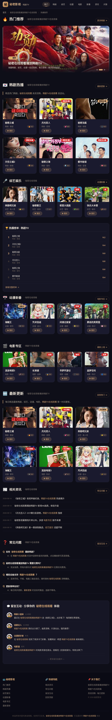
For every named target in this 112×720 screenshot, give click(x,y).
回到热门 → (102, 395)
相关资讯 (49, 685)
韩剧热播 (6, 689)
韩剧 (55, 4)
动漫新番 (6, 697)
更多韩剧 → (102, 20)
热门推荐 (6, 685)
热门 (46, 4)
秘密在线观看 (26, 93)
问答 (105, 4)
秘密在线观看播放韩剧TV (42, 567)
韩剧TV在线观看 (50, 93)
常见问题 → (102, 490)
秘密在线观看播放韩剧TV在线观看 (59, 716)
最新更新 (28, 590)
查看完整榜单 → (12, 287)
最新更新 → (102, 86)
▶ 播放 (10, 131)
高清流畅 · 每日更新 (96, 693)
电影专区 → (102, 299)
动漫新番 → (102, 182)
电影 (80, 4)
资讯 (97, 4)
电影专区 (48, 520)
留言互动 (49, 693)
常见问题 (49, 689)
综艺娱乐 (49, 527)
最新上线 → (102, 347)
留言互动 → (102, 543)
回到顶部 (49, 697)
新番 (88, 4)
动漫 (71, 4)
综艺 (63, 4)
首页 (4, 12)
